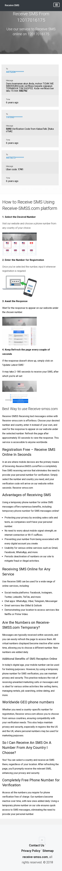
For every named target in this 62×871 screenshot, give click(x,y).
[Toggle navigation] (56, 5)
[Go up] (42, 840)
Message (9, 80)
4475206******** (15, 71)
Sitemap (48, 851)
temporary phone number (16, 510)
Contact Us (36, 845)
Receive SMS (12, 5)
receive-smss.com (35, 857)
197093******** (14, 117)
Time (8, 99)
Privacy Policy (30, 851)
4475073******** (15, 157)
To (7, 69)
